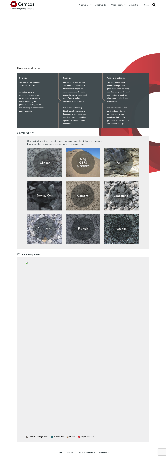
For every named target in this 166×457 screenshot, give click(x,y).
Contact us (134, 5)
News (146, 5)
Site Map (70, 452)
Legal (59, 452)
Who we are (83, 5)
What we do (100, 5)
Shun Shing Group (87, 452)
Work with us (117, 5)
